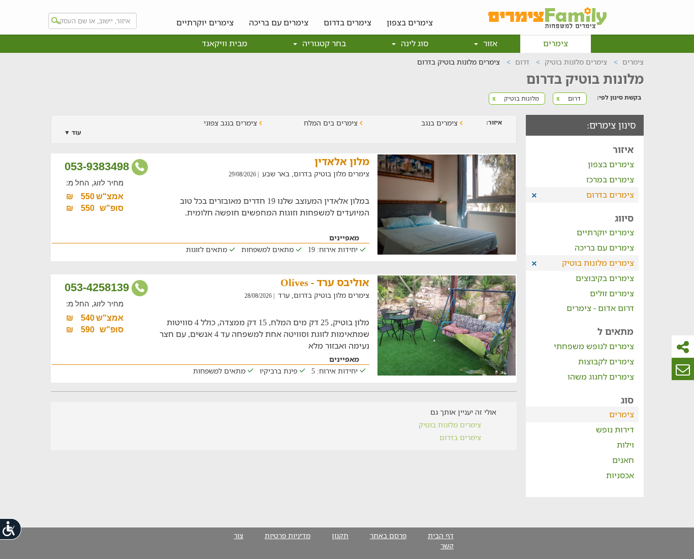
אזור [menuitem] (489, 43)
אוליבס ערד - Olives (324, 282)
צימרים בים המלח (332, 123)
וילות (625, 444)
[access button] (11, 528)
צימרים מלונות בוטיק (450, 424)
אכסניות (620, 475)
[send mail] (683, 369)
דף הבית (441, 535)
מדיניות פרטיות (287, 535)
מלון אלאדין (341, 161)
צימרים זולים (612, 293)
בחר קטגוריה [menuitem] (323, 43)
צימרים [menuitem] (555, 43)
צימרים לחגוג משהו (600, 376)
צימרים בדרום (347, 22)
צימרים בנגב (440, 123)
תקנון (340, 535)
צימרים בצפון (410, 22)
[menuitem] (409, 14)
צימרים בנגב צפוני (231, 123)
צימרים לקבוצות (606, 361)
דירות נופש (615, 429)
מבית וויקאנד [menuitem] (224, 43)
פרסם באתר (388, 535)
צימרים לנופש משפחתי (594, 346)
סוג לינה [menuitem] (413, 43)
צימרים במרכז (610, 179)
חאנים (623, 459)
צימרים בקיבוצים (605, 278)
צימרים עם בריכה (278, 22)
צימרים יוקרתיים (205, 22)
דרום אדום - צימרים (600, 308)
